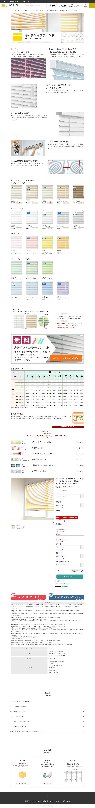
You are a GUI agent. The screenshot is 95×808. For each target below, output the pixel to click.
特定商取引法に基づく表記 (39, 801)
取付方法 (58, 502)
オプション (59, 553)
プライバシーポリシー (55, 801)
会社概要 (27, 801)
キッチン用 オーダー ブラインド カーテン (23, 10)
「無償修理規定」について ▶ (68, 426)
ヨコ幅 (58, 511)
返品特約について (59, 581)
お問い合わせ (66, 801)
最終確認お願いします (62, 561)
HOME (12, 10)
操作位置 (58, 544)
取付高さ (58, 534)
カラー (58, 493)
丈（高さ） (59, 524)
